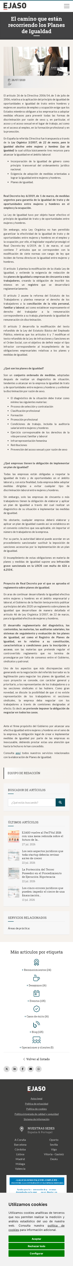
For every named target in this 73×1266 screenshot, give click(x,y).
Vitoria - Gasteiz (54, 1154)
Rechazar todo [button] (36, 1246)
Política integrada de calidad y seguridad (37, 1113)
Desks (54, 1159)
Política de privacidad (36, 1103)
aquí (18, 753)
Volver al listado (38, 1059)
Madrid (20, 1159)
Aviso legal (36, 1098)
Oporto (53, 1139)
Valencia (20, 1168)
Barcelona (20, 1144)
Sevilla (54, 1144)
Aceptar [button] (36, 1238)
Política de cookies (36, 1108)
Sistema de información (36, 1119)
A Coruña (20, 1139)
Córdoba (20, 1149)
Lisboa (20, 1154)
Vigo (54, 1149)
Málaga (20, 1163)
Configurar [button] (36, 1253)
